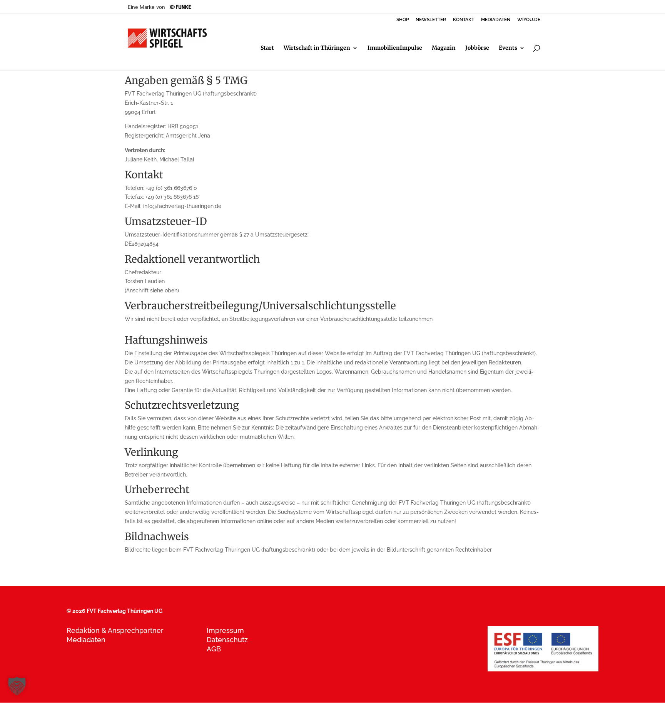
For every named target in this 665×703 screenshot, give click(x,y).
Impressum (225, 630)
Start (267, 48)
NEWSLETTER (431, 19)
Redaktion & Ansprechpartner (115, 630)
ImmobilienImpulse (395, 48)
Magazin (444, 48)
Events (508, 48)
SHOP (402, 19)
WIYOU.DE (528, 19)
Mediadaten (86, 640)
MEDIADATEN (495, 19)
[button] (17, 686)
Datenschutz (227, 640)
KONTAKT (463, 19)
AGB (214, 649)
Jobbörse (477, 48)
